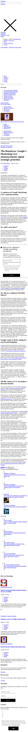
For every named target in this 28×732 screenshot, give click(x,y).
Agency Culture (8, 520)
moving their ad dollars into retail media (15, 351)
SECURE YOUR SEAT (7, 145)
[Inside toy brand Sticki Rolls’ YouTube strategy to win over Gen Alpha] (4, 585)
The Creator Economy (9, 542)
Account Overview (8, 43)
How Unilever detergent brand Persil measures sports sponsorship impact (15, 566)
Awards (19, 47)
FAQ (5, 42)
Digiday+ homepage (9, 40)
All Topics (6, 100)
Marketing (6, 125)
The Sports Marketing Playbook (11, 564)
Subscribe (3, 35)
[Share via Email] (6, 467)
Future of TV (7, 128)
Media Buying (7, 127)
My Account (4, 104)
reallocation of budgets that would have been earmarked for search (13, 358)
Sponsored (6, 494)
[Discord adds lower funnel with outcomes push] (4, 642)
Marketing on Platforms (9, 93)
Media (5, 124)
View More (3, 579)
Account (3, 680)
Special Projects (8, 106)
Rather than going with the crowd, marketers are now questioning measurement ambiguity (15, 496)
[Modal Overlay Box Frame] (14, 262)
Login (7, 35)
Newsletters (6, 111)
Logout (5, 44)
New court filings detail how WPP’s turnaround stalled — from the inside (15, 522)
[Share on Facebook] (3, 467)
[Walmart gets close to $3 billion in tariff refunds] (4, 614)
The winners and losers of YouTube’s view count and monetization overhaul (14, 544)
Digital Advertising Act (6, 399)
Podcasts (11, 47)
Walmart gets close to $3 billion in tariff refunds (13, 619)
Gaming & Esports (8, 97)
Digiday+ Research (8, 108)
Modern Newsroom (8, 98)
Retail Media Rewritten (6, 587)
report (3, 345)
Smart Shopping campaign (18, 288)
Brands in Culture (8, 96)
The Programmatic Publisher (11, 90)
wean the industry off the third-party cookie (14, 412)
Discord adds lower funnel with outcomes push (12, 121)
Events (15, 47)
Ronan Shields (6, 163)
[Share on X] (4, 467)
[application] (14, 725)
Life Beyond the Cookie (10, 94)
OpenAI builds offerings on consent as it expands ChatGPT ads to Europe (14, 486)
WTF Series (7, 109)
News (2, 47)
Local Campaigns (5, 288)
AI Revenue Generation (9, 553)
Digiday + (6, 47)
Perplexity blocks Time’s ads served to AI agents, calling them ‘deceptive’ (14, 555)
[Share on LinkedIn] (1, 467)
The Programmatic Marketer (11, 91)
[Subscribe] (3, 33)
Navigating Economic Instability (8, 616)
